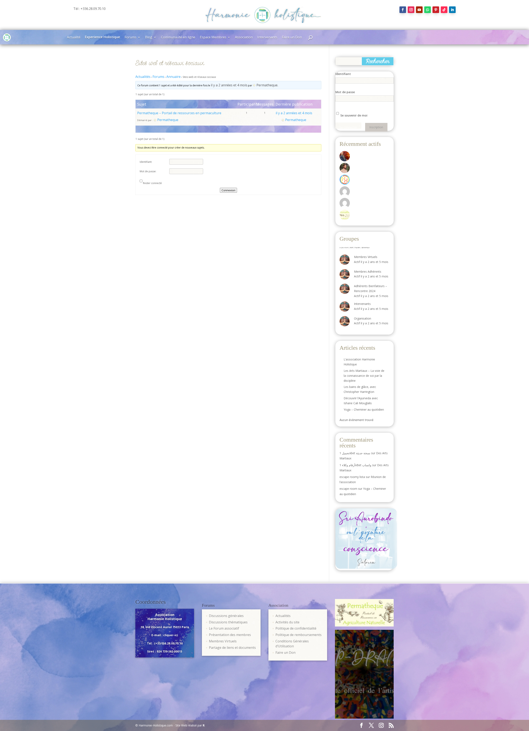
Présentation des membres (230, 634)
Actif (351, 247)
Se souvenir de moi (353, 115)
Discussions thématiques (228, 622)
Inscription (376, 127)
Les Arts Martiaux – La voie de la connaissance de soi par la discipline (364, 376)
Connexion (228, 190)
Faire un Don (292, 37)
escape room (348, 489)
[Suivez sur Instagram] (411, 9)
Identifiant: (146, 162)
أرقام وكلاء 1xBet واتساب (355, 465)
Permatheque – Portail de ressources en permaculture (179, 113)
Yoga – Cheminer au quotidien (364, 409)
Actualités (142, 76)
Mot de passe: (148, 171)
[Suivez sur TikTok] (444, 9)
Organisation (362, 318)
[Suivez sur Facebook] (402, 9)
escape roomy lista (352, 477)
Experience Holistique (102, 37)
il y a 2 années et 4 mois (229, 85)
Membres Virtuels (365, 257)
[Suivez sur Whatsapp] (427, 9)
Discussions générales (226, 615)
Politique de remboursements (298, 634)
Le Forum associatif (224, 628)
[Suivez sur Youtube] (419, 9)
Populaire (357, 247)
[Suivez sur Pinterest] (435, 9)
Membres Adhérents (367, 271)
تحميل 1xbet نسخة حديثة (355, 453)
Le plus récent (344, 247)
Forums (130, 37)
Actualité (73, 37)
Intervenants (267, 37)
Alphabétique (366, 247)
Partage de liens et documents (232, 647)
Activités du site (287, 622)
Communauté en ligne (178, 37)
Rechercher (377, 61)
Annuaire (173, 76)
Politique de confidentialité (295, 628)
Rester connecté (152, 183)
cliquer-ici (170, 635)
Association (244, 37)
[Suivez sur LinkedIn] (452, 9)
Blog (148, 37)
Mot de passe (345, 92)
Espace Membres (213, 37)
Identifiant (343, 74)
